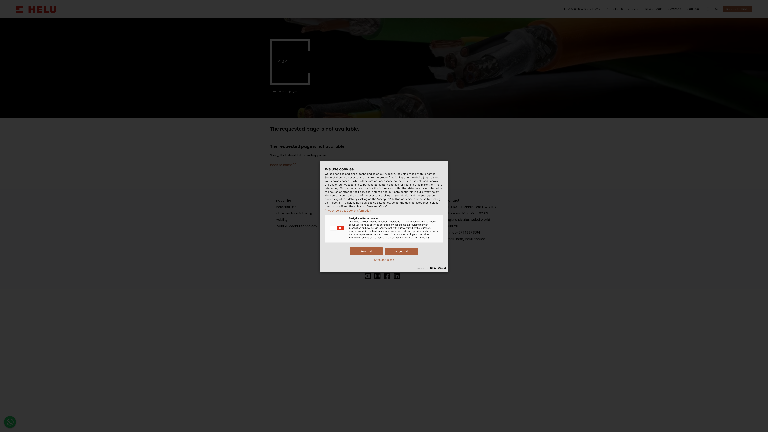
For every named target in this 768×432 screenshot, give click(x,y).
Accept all (401, 251)
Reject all (366, 251)
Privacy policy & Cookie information (348, 210)
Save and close (384, 259)
